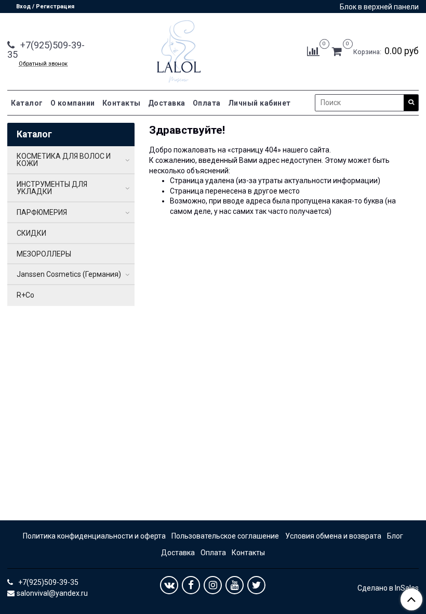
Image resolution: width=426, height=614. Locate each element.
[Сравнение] (313, 51)
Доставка (166, 103)
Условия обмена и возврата (333, 536)
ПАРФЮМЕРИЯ (42, 212)
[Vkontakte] (169, 585)
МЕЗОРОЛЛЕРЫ (44, 254)
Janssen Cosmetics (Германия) (69, 274)
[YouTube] (234, 585)
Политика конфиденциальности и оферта (94, 536)
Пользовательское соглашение (225, 536)
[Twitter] (256, 585)
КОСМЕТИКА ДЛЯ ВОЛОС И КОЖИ (64, 160)
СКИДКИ (31, 233)
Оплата (207, 103)
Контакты (121, 103)
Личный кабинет (259, 103)
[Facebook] (191, 585)
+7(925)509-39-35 (46, 50)
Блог (395, 536)
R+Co (25, 295)
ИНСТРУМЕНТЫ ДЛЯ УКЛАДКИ (52, 188)
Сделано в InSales (388, 588)
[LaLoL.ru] (179, 49)
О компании (72, 103)
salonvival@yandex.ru (52, 593)
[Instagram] (213, 585)
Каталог (27, 103)
